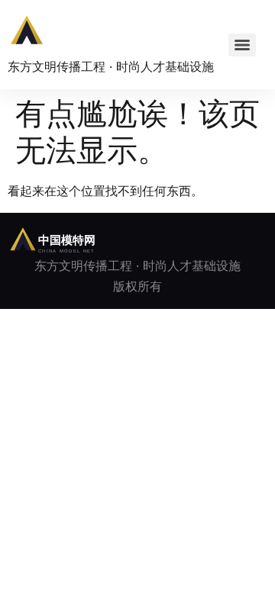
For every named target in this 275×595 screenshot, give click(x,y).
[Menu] (242, 45)
